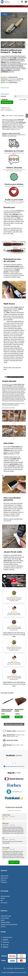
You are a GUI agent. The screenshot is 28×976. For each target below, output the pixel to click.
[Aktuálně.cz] (14, 791)
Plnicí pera (3, 880)
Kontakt (2, 920)
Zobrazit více (14, 862)
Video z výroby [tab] (9, 115)
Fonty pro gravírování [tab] (19, 115)
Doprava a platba (5, 918)
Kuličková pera (8, 108)
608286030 (5, 939)
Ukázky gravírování (5, 896)
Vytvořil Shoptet (10, 968)
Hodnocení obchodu (14, 807)
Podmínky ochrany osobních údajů (9, 924)
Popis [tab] (3, 115)
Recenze (3, 898)
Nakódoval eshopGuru (19, 968)
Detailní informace (5, 87)
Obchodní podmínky (5, 922)
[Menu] (25, 1)
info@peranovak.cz (7, 937)
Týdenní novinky (4, 875)
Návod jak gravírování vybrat (8, 407)
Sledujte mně (6, 942)
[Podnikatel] (14, 798)
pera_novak (5, 944)
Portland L (9, 232)
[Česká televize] (14, 778)
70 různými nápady (16, 391)
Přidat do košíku (8, 102)
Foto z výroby (4, 902)
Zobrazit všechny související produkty (14, 724)
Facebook (3, 926)
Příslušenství (4, 882)
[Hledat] (18, 1)
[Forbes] (14, 785)
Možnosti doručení (5, 94)
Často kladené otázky (6, 916)
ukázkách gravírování (15, 129)
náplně (20, 307)
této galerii (17, 394)
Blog (2, 900)
